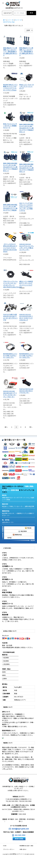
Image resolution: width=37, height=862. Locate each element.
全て (4, 20)
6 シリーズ (18, 20)
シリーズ (10, 20)
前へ (6, 427)
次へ (30, 427)
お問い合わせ (23, 849)
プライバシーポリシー (8, 849)
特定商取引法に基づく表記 (26, 845)
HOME (4, 845)
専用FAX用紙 (19, 839)
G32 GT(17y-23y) (8, 22)
